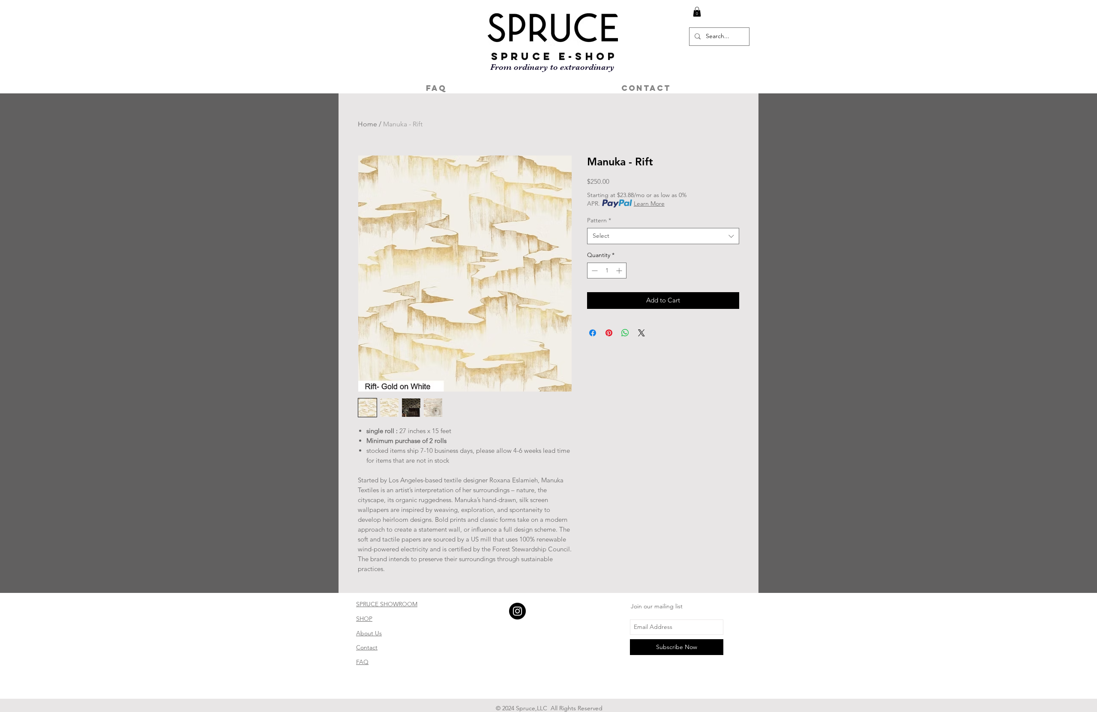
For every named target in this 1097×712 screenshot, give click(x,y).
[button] (697, 12)
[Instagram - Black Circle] (517, 611)
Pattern (599, 220)
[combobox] (663, 236)
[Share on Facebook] (592, 333)
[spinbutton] (606, 270)
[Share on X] (641, 333)
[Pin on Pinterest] (609, 333)
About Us (369, 633)
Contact (367, 647)
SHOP (364, 618)
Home (367, 124)
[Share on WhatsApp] (625, 333)
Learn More (649, 203)
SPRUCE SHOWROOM (386, 604)
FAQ (362, 662)
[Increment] (619, 270)
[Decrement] (593, 270)
